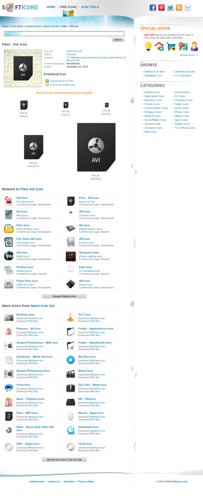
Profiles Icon (25, 267)
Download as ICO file (61, 81)
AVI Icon (22, 197)
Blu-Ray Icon (87, 356)
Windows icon (35, 318)
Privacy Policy (86, 481)
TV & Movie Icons (184, 127)
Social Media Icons (156, 119)
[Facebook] (153, 10)
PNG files (33, 321)
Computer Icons (183, 100)
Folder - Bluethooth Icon (95, 342)
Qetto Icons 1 (23, 256)
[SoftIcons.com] (20, 10)
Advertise (69, 481)
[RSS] (179, 10)
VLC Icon (84, 314)
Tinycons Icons (87, 215)
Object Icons (181, 115)
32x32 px (65, 114)
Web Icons (151, 131)
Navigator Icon (89, 252)
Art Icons (179, 96)
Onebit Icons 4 (24, 271)
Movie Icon (85, 370)
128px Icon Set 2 (25, 284)
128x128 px (33, 166)
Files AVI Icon (31, 189)
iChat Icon (23, 384)
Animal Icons (182, 92)
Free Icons (68, 7)
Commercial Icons (184, 71)
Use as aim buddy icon (62, 84)
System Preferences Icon (33, 370)
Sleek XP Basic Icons (27, 229)
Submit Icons (37, 481)
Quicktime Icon (88, 427)
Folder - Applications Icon (95, 328)
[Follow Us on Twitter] (170, 10)
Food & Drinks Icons (156, 108)
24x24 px (106, 114)
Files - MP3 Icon (27, 412)
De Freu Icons (86, 242)
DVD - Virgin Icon (27, 443)
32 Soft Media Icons (89, 271)
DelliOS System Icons (90, 229)
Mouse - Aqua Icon (91, 412)
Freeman (71, 54)
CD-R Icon (85, 443)
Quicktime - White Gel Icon (34, 356)
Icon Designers (183, 75)
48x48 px (23, 116)
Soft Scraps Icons (25, 242)
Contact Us (54, 481)
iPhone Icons (182, 111)
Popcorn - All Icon (28, 328)
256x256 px (95, 179)
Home (51, 7)
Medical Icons (153, 115)
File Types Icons (25, 201)
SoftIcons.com (179, 481)
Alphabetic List (153, 75)
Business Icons (153, 100)
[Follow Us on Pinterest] (162, 10)
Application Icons (154, 96)
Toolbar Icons (182, 123)
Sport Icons (181, 119)
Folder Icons (181, 104)
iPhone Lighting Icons (90, 256)
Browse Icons (187, 55)
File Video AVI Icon (29, 238)
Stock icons (161, 35)
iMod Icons (22, 215)
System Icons (33, 26)
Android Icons (152, 92)
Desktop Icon (25, 314)
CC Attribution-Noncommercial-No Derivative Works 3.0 (96, 57)
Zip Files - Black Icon (92, 384)
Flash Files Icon (27, 280)
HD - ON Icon (87, 398)
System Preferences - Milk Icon (37, 342)
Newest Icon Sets (155, 71)
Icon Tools (90, 7)
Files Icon (23, 225)
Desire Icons (86, 284)
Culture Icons (152, 104)
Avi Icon (21, 211)
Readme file (73, 60)
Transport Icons (154, 127)
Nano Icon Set (51, 26)
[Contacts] (188, 10)
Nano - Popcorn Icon (30, 398)
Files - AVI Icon (89, 197)
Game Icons (181, 108)
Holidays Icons (153, 111)
